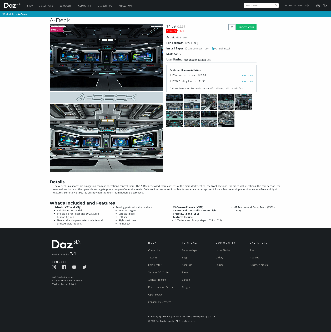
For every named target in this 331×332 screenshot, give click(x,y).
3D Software (46, 5)
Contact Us (154, 250)
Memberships (105, 5)
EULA (212, 316)
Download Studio (295, 5)
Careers (186, 279)
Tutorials (152, 257)
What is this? (247, 75)
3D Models (66, 5)
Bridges (186, 287)
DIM (206, 48)
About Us (187, 265)
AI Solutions (126, 5)
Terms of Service (182, 316)
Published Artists (259, 265)
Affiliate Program (157, 279)
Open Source (155, 294)
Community (84, 5)
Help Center (154, 265)
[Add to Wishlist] (231, 27)
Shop (30, 5)
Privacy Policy (200, 316)
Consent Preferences (159, 302)
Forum (219, 265)
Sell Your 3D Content (159, 272)
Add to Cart (246, 27)
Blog (184, 257)
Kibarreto (181, 37)
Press (185, 272)
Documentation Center (160, 287)
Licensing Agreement (159, 316)
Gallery (219, 257)
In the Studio (223, 250)
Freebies (254, 257)
